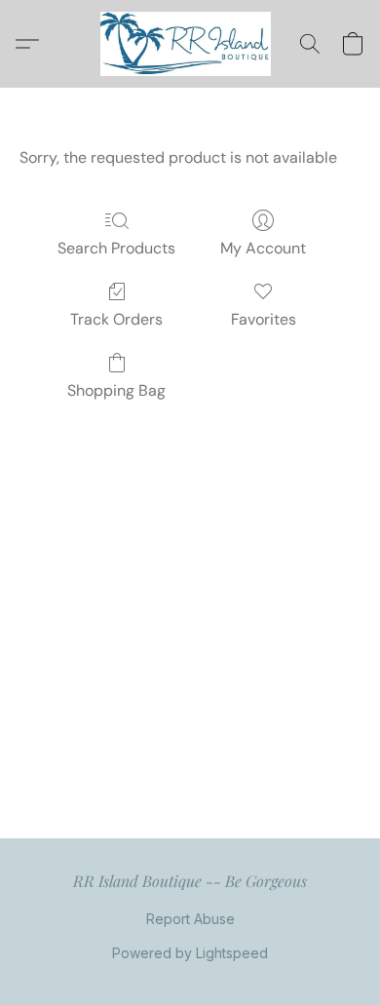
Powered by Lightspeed (190, 953)
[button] (190, 44)
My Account (263, 248)
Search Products (116, 248)
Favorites (263, 319)
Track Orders (116, 319)
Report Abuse (190, 918)
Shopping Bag (116, 390)
